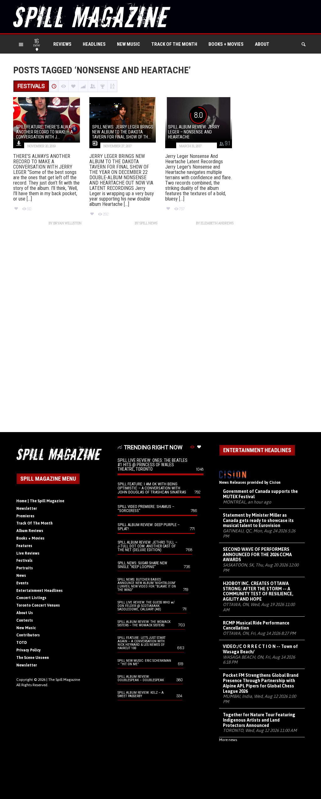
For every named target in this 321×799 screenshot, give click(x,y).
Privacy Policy (28, 650)
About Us (24, 613)
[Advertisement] (160, 332)
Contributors (28, 635)
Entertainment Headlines (39, 590)
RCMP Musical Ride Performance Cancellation (256, 625)
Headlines (94, 44)
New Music (128, 44)
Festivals (24, 560)
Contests (24, 620)
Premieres (25, 516)
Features (24, 546)
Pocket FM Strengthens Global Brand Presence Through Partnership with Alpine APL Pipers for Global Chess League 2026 (260, 683)
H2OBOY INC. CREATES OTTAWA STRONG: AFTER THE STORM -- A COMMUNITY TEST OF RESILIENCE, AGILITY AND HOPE (258, 591)
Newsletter (26, 508)
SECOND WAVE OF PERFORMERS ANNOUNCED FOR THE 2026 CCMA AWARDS (257, 554)
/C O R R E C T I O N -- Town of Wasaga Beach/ (260, 649)
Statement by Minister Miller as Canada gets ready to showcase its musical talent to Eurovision (258, 520)
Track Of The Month (174, 44)
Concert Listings (31, 598)
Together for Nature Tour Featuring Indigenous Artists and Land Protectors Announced (259, 720)
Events (22, 583)
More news (228, 740)
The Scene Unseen (32, 657)
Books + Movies (226, 44)
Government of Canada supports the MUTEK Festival (260, 494)
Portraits (24, 568)
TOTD (21, 642)
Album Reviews (29, 531)
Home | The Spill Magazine (40, 501)
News (21, 575)
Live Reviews (27, 553)
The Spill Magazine (64, 679)
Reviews (62, 44)
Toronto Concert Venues (38, 605)
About (262, 44)
